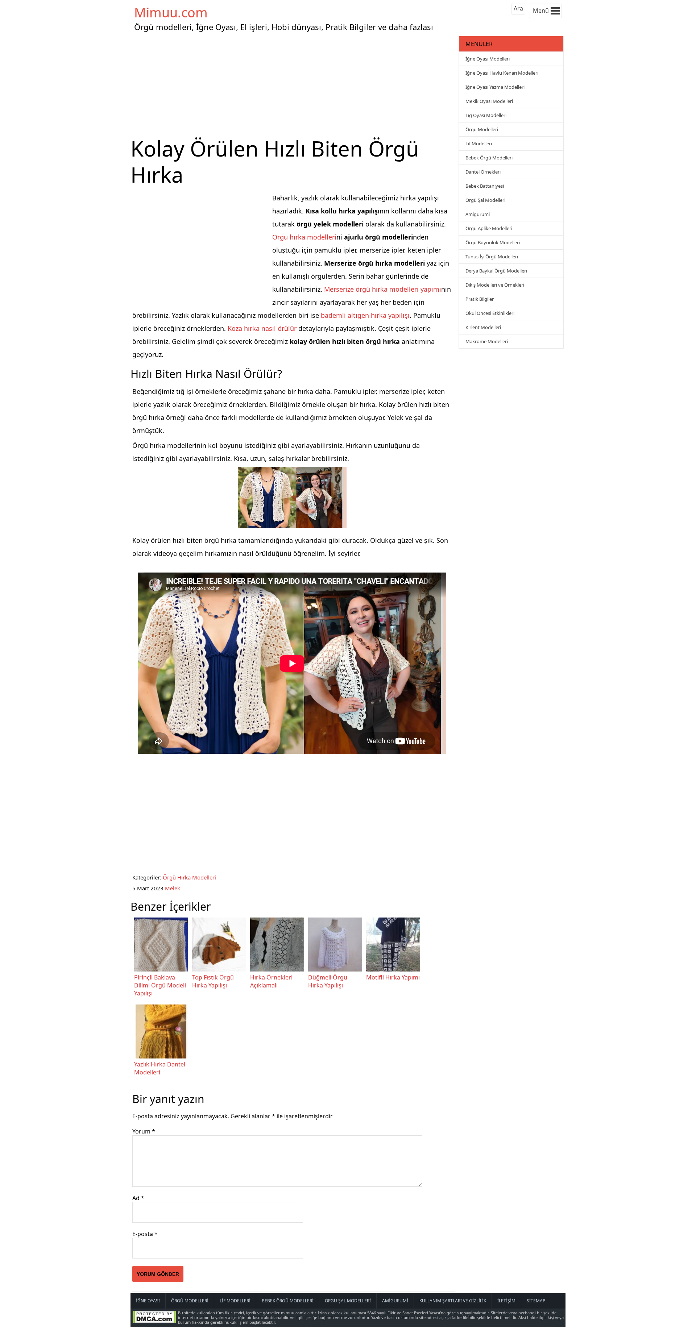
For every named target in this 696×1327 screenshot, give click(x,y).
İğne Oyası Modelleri (487, 58)
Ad (138, 1198)
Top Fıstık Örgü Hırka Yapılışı (213, 981)
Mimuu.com (171, 12)
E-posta (145, 1234)
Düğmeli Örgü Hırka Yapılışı (327, 981)
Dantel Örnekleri (483, 172)
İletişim (506, 1301)
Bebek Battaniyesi (484, 186)
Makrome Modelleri (486, 341)
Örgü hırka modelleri (304, 237)
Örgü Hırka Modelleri (189, 877)
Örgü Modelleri (481, 129)
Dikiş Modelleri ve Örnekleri (494, 285)
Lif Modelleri (478, 143)
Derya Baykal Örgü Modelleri (496, 270)
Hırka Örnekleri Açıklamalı (271, 981)
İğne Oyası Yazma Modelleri (495, 87)
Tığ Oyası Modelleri (485, 115)
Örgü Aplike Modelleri (488, 228)
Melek (172, 888)
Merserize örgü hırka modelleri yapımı (382, 289)
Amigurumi (477, 214)
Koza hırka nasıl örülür (262, 328)
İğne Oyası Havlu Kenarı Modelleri (501, 73)
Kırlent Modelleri (483, 327)
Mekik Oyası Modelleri (489, 101)
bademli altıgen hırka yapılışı (365, 315)
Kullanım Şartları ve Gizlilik (452, 1301)
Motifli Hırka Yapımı (393, 977)
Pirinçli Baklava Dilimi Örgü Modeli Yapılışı (160, 985)
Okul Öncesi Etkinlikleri (489, 313)
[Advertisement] (293, 84)
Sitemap (536, 1301)
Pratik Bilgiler (479, 299)
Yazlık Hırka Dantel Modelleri (159, 1068)
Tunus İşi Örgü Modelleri (491, 256)
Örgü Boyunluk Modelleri (492, 242)
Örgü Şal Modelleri (485, 200)
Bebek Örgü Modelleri (489, 157)
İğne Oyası (148, 1301)
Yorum (143, 1131)
